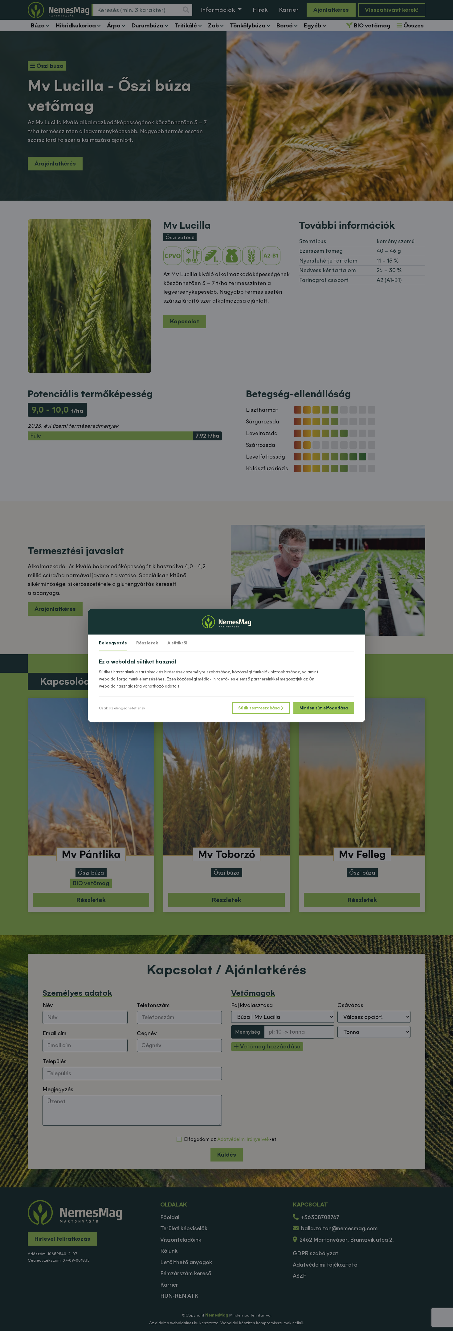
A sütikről (177, 643)
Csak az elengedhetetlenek (122, 708)
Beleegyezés (113, 643)
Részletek (147, 643)
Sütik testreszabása (259, 708)
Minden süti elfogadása (324, 708)
